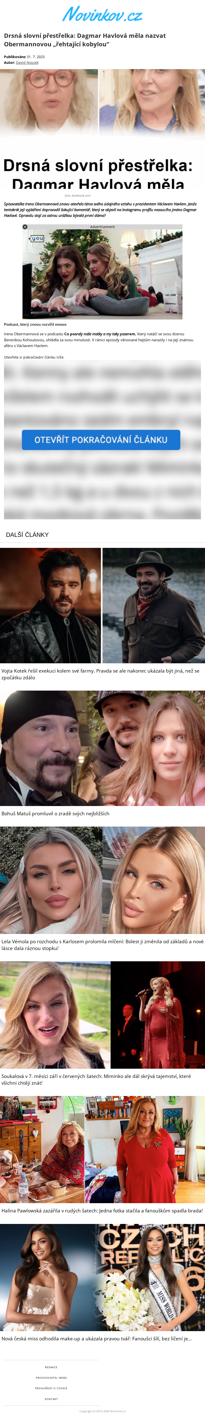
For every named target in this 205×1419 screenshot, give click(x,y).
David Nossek (27, 62)
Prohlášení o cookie (51, 1388)
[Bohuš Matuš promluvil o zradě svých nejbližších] (102, 748)
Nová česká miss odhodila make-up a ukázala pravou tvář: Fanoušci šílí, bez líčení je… (97, 1338)
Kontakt (51, 1399)
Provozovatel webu (51, 1377)
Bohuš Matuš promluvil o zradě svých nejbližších (56, 813)
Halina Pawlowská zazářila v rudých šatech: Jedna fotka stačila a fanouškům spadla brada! (102, 1210)
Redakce (51, 1367)
